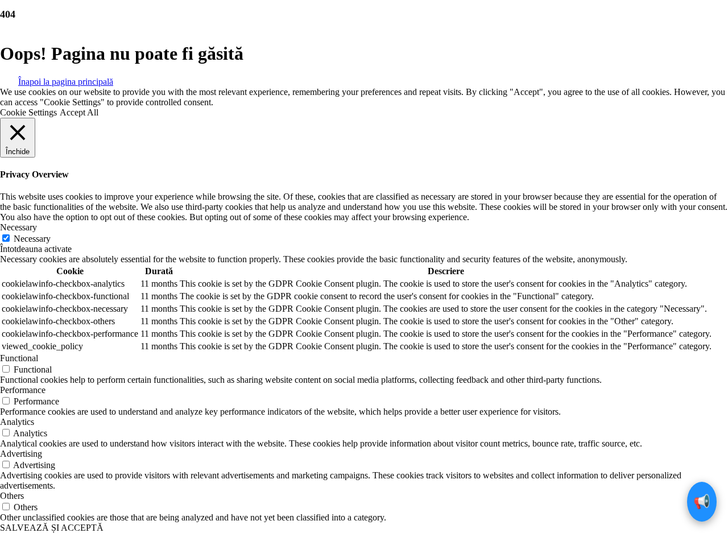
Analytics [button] (17, 422)
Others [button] (12, 496)
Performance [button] (23, 390)
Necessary (32, 238)
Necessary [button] (18, 227)
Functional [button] (19, 358)
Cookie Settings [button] (28, 112)
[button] (65, 80)
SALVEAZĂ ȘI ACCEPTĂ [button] (52, 527)
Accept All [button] (79, 112)
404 (7, 14)
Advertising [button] (21, 453)
